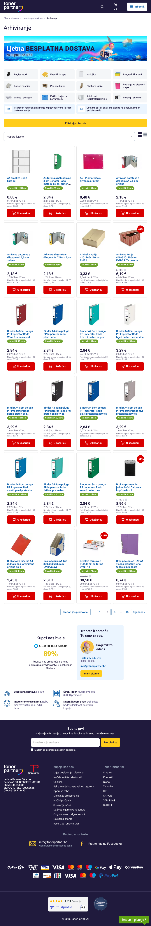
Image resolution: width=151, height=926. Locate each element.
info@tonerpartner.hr (93, 666)
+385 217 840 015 (90, 657)
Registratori (20, 74)
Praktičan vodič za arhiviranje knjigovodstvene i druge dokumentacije (42, 109)
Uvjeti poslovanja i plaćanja (68, 772)
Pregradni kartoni (132, 74)
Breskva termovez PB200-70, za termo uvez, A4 (91, 563)
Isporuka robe (61, 791)
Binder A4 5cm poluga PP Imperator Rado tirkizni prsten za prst (93, 334)
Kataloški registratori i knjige (97, 97)
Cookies (57, 781)
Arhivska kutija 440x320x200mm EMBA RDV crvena (127, 257)
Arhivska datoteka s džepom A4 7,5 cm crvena (127, 180)
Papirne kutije (57, 86)
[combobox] (69, 136)
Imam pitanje (91, 673)
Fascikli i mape (58, 74)
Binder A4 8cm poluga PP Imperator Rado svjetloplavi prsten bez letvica (20, 489)
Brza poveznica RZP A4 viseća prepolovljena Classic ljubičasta (129, 563)
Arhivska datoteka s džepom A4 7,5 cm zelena (18, 257)
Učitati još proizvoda (75, 612)
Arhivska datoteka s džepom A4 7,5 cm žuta (57, 256)
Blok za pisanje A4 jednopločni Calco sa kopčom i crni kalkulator (128, 489)
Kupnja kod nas (63, 767)
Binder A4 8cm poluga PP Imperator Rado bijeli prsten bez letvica (130, 334)
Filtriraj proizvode (75, 123)
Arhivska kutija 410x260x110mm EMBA (90, 257)
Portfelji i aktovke (132, 97)
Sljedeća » (139, 612)
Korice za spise (22, 86)
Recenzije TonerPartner (66, 823)
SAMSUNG (109, 800)
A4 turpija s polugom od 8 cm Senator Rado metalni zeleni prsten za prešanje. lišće (57, 182)
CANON (107, 795)
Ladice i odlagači (23, 97)
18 (127, 612)
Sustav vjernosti (62, 805)
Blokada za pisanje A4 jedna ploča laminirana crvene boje (20, 563)
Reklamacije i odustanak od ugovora (73, 786)
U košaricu (23, 213)
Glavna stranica (11, 18)
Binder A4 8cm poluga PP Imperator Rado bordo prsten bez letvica (20, 412)
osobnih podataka (66, 749)
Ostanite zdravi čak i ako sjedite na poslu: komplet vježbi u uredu (113, 109)
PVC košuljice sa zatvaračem (59, 97)
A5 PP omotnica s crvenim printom (90, 179)
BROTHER (108, 805)
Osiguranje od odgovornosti (69, 814)
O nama (107, 772)
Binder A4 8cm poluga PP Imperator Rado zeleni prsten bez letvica (93, 489)
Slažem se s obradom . (55, 749)
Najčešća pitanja (62, 818)
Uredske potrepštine (33, 18)
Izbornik (139, 6)
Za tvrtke (108, 786)
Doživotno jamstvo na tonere (69, 809)
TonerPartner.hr (113, 767)
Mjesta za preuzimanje (66, 795)
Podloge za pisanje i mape (134, 86)
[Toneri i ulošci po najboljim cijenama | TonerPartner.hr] (13, 7)
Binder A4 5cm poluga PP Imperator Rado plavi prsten (56, 334)
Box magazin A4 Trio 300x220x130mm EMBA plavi (55, 563)
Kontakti (108, 777)
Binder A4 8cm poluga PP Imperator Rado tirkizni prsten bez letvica (56, 489)
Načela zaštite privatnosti (67, 777)
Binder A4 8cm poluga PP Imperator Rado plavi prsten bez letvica (93, 410)
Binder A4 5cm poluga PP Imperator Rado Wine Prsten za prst (20, 334)
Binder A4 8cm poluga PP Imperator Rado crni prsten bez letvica (57, 410)
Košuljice (91, 74)
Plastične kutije (95, 86)
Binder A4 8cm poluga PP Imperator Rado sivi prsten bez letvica (129, 410)
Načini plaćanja (62, 800)
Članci (106, 781)
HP (104, 791)
